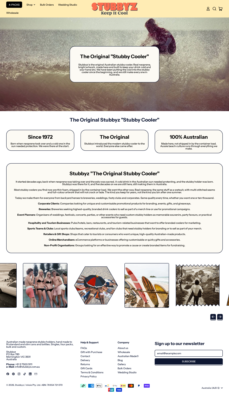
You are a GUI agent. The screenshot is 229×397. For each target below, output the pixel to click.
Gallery (122, 364)
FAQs (84, 348)
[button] (214, 9)
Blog (120, 360)
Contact (85, 356)
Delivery (85, 360)
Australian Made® (128, 356)
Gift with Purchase (91, 352)
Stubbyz (19, 385)
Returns (85, 364)
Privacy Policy (89, 376)
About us (123, 348)
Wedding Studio (67, 4)
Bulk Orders (47, 4)
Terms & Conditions (92, 372)
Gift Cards (86, 368)
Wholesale (12, 12)
